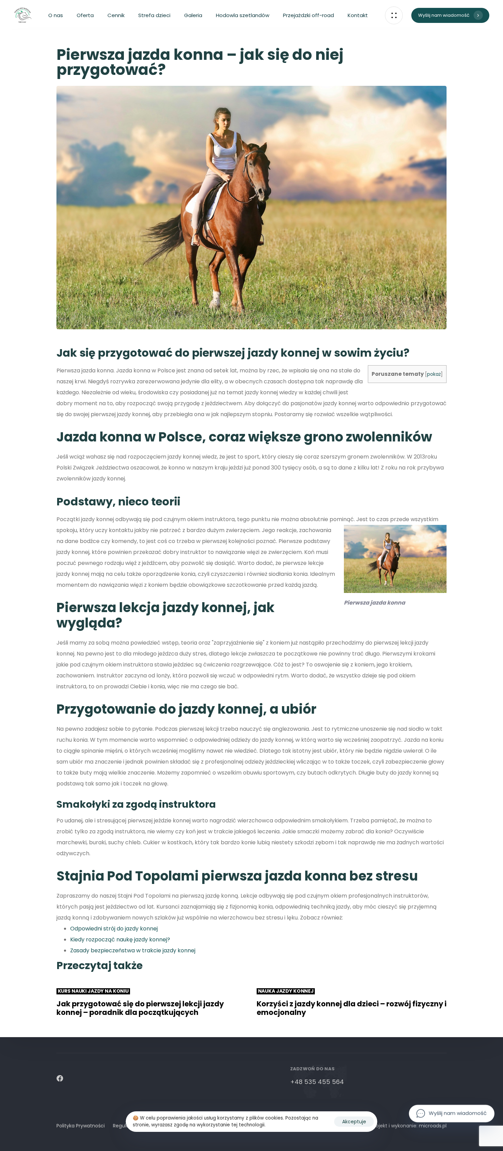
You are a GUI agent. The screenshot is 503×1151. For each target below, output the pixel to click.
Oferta (85, 15)
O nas (55, 15)
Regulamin (125, 1125)
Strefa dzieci (154, 15)
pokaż (434, 374)
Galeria (193, 15)
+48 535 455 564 (317, 1081)
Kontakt (358, 15)
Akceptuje (354, 1121)
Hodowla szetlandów (242, 15)
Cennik (116, 15)
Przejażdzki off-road (308, 15)
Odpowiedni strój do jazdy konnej (114, 928)
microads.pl (433, 1125)
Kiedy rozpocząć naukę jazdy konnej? (120, 939)
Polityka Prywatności (80, 1125)
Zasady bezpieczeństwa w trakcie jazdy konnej (132, 950)
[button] (394, 15)
